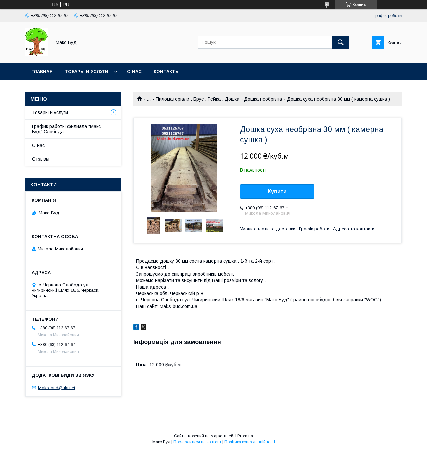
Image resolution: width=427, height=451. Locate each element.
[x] (143, 328)
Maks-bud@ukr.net (56, 387)
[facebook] (136, 328)
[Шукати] (340, 42)
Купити (277, 191)
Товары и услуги (86, 71)
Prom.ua (245, 436)
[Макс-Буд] (36, 54)
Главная (42, 71)
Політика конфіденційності (249, 442)
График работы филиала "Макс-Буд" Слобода (67, 129)
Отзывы (40, 159)
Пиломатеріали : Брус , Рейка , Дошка (197, 99)
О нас (134, 71)
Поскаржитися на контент (197, 442)
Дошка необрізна (263, 99)
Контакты (167, 71)
